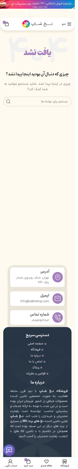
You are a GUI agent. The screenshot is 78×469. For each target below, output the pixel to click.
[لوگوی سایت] (37, 24)
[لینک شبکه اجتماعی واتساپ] (32, 13)
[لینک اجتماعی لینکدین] (37, 13)
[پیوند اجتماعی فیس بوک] (48, 13)
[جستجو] (8, 101)
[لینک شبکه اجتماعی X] (43, 13)
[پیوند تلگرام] (27, 13)
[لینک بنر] (37, 4)
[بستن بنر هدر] (5, 4)
